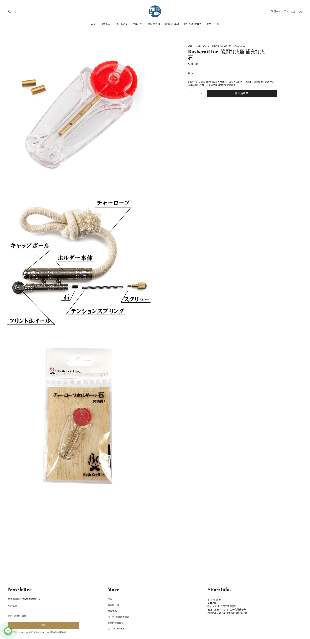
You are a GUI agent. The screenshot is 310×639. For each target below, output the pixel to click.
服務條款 (63, 632)
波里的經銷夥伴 (116, 623)
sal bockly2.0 (116, 628)
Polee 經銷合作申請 (118, 617)
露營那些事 (113, 605)
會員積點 (112, 611)
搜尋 (110, 598)
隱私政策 (53, 632)
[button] (105, 24)
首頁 (190, 46)
